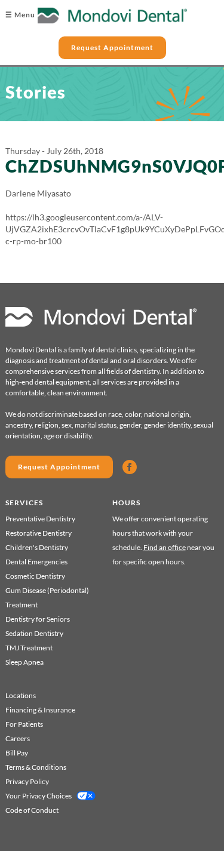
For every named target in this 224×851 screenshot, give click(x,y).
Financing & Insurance (40, 709)
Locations (20, 695)
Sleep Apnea (24, 662)
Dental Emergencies (36, 561)
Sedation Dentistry (34, 633)
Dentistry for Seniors (37, 619)
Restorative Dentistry (38, 533)
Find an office (164, 547)
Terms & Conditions (35, 767)
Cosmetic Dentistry (35, 576)
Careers (17, 738)
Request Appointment (112, 47)
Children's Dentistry (36, 547)
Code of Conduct (32, 810)
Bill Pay (16, 752)
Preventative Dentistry (40, 518)
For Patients (24, 724)
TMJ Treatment (29, 647)
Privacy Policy (27, 781)
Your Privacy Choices (38, 795)
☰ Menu (20, 14)
